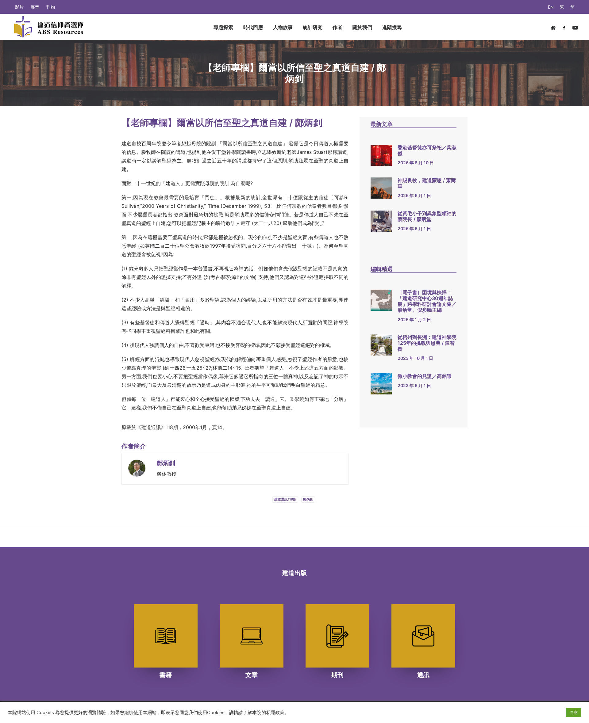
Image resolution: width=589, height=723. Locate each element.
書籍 (166, 675)
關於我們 (362, 27)
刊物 (50, 7)
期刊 (337, 675)
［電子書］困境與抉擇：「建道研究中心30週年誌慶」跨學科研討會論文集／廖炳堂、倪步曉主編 (427, 301)
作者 (337, 27)
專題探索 (223, 27)
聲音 (35, 7)
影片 (19, 7)
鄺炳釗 (166, 463)
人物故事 (283, 27)
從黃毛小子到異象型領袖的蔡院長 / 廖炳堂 (427, 216)
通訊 (423, 675)
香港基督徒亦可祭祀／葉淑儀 (427, 150)
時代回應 (253, 27)
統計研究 (312, 27)
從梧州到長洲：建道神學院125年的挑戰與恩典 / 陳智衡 (427, 343)
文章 (251, 675)
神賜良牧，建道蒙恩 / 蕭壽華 (427, 183)
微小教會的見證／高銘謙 (425, 376)
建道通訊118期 (285, 499)
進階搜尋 (392, 27)
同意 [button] (574, 712)
